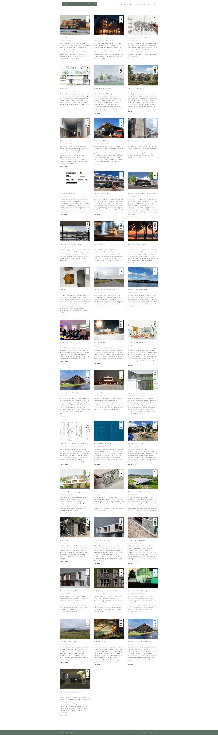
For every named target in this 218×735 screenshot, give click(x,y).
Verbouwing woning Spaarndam (104, 492)
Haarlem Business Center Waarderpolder (73, 393)
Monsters (63, 290)
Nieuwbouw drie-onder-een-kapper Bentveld (74, 492)
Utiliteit (71, 40)
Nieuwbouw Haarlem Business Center (140, 641)
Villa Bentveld (64, 88)
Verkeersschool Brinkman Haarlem (105, 141)
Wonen (143, 91)
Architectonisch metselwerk (136, 540)
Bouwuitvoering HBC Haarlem (69, 141)
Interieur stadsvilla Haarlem (102, 443)
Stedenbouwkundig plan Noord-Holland (107, 591)
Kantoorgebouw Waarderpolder (104, 88)
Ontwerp (112, 40)
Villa (75, 91)
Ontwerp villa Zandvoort (101, 540)
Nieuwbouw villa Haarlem (136, 443)
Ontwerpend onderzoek (67, 194)
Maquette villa (98, 244)
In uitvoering (63, 143)
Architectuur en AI (99, 641)
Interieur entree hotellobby (136, 342)
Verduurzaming (134, 494)
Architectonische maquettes (69, 591)
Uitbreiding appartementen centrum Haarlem (74, 443)
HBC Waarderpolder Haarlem (137, 244)
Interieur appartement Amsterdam (71, 692)
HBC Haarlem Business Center (69, 38)
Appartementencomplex (135, 88)
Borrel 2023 (63, 342)
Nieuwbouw (62, 40)
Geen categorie (131, 345)
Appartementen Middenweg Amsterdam (140, 393)
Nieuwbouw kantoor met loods (137, 290)
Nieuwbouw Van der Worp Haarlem (71, 244)
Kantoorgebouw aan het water (137, 38)
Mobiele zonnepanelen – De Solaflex (139, 492)
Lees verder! (63, 61)
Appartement (97, 40)
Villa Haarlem (64, 540)
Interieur (136, 395)
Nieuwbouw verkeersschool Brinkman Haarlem (143, 194)
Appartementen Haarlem (102, 38)
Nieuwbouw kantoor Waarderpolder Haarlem (142, 591)
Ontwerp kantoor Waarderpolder (104, 290)
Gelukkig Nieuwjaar (100, 342)
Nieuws (67, 40)
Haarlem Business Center (136, 141)
